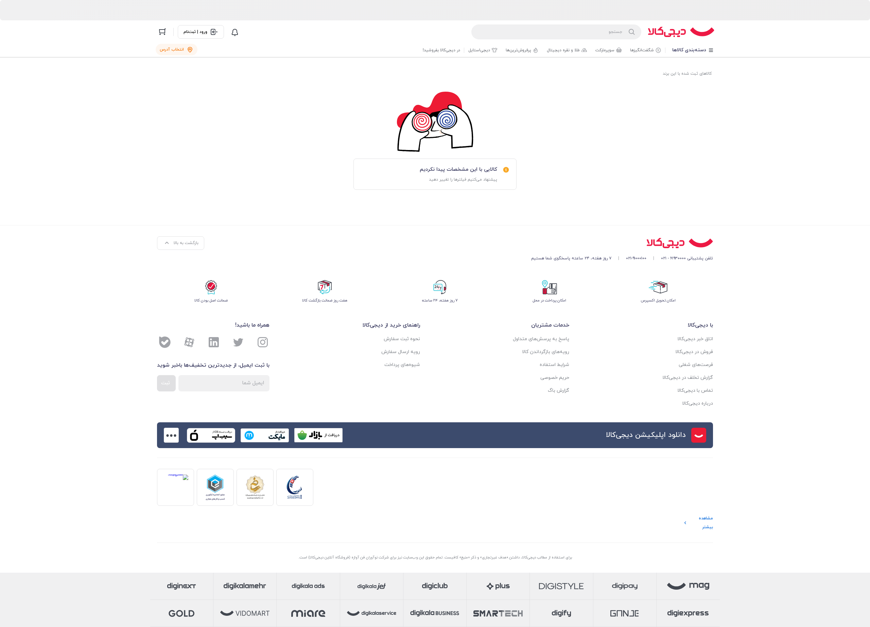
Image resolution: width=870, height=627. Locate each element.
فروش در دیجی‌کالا (694, 352)
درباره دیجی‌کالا (697, 403)
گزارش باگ (558, 390)
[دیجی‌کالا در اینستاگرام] (262, 342)
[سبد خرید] (162, 32)
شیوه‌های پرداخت (402, 365)
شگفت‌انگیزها (642, 50)
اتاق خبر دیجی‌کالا (695, 339)
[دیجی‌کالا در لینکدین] (214, 342)
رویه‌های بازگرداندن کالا (545, 352)
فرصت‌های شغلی (696, 365)
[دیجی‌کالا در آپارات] (189, 342)
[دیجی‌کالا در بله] (165, 342)
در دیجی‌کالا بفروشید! (441, 50)
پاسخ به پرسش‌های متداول (541, 339)
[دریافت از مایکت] (265, 435)
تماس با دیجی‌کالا (695, 390)
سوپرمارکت (604, 50)
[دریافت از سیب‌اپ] (211, 435)
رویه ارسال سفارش (400, 352)
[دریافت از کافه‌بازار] (318, 435)
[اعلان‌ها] (235, 32)
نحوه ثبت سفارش (402, 339)
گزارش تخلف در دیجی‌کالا (687, 377)
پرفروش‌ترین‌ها (518, 50)
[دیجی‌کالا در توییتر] (238, 342)
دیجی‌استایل (479, 50)
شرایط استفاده (554, 365)
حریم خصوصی (554, 377)
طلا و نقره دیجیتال (563, 50)
